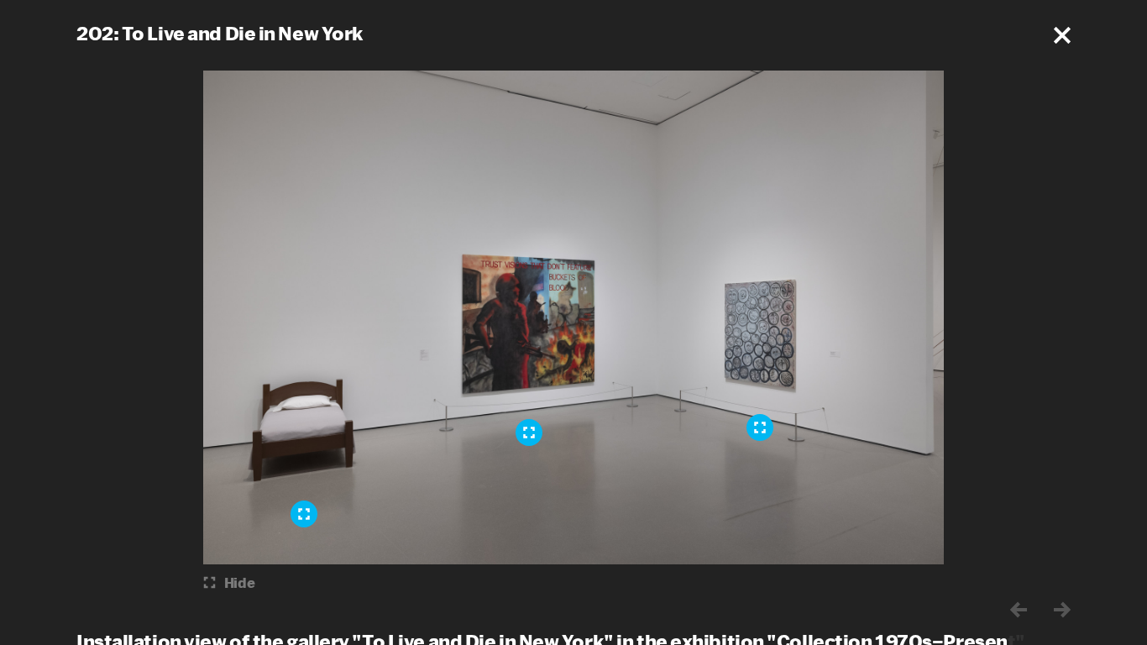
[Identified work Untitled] (304, 514)
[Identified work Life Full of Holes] (760, 427)
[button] (1062, 35)
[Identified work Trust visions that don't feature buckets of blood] (529, 432)
